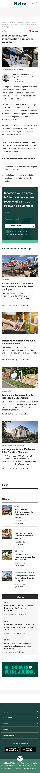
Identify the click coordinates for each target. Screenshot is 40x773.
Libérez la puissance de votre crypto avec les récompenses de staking (17, 646)
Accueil (4, 22)
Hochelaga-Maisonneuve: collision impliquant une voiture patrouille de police (19, 178)
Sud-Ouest (5, 279)
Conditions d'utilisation (22, 768)
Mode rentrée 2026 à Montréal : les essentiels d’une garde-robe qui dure (18, 608)
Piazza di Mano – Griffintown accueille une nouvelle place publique (17, 286)
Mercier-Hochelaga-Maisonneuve (13, 445)
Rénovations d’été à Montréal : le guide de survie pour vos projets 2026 (19, 627)
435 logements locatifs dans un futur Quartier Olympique (19, 450)
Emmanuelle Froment (20, 74)
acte (10, 151)
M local (6, 499)
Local (11, 22)
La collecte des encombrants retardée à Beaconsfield (17, 396)
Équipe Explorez (22, 652)
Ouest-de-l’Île (6, 391)
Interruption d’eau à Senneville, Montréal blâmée (19, 342)
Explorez (20, 597)
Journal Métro (22, 614)
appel (20, 125)
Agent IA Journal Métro (22, 305)
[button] (3, 3)
